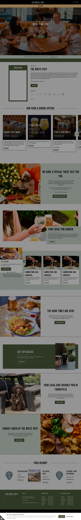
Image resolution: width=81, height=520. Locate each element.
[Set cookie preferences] (2, 517)
